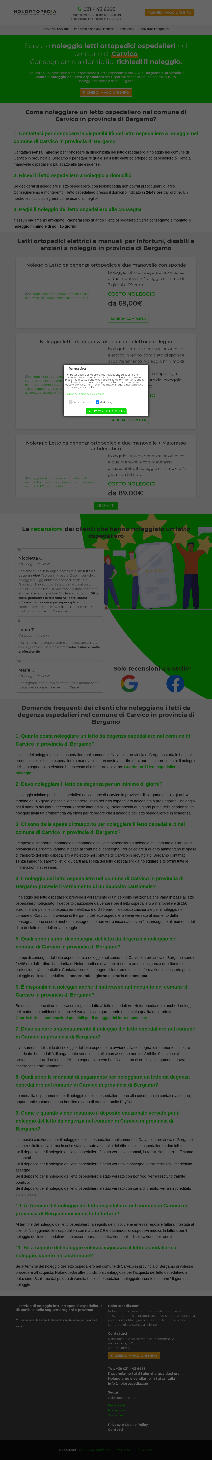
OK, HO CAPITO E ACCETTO (106, 411)
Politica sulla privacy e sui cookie (85, 393)
